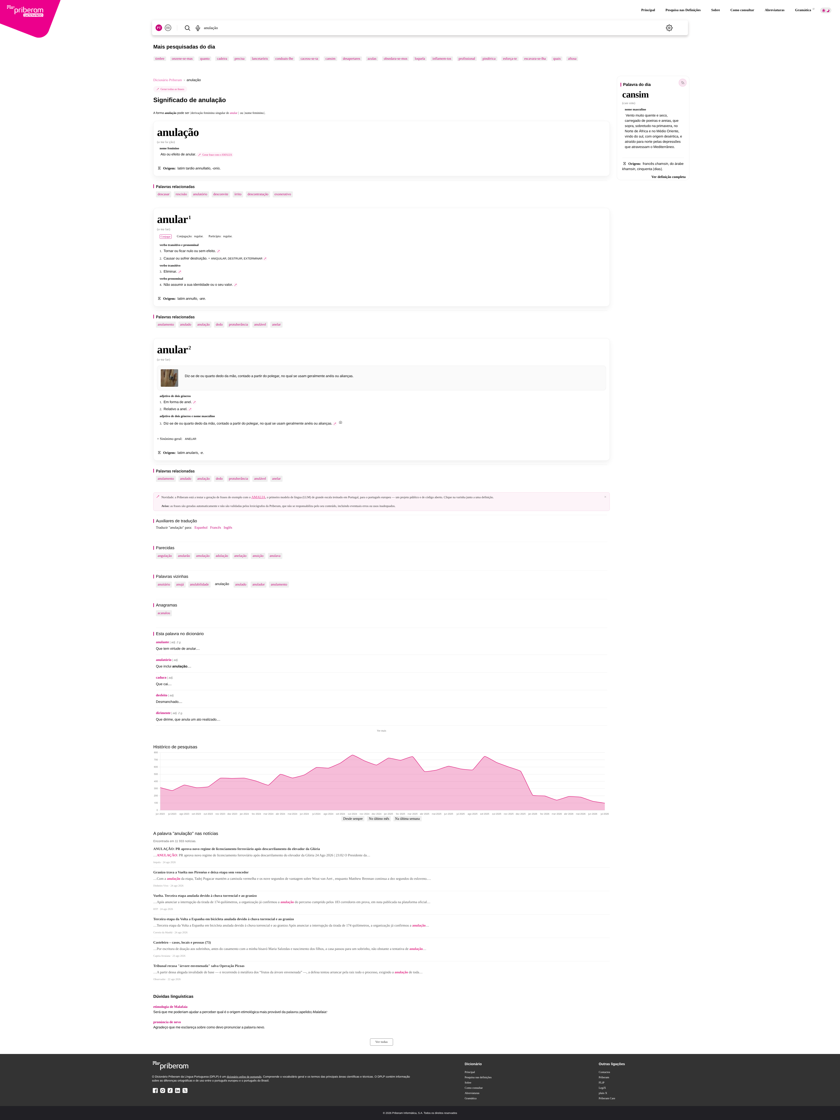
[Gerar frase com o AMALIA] (218, 251)
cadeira (222, 59)
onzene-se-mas (182, 59)
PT (159, 28)
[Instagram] (162, 1093)
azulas (372, 59)
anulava (275, 556)
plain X (603, 1093)
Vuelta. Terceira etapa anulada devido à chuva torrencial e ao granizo (205, 896)
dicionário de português (244, 1076)
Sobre (715, 10)
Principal (648, 10)
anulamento (166, 324)
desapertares (351, 59)
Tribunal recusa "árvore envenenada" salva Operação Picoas (199, 966)
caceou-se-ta (309, 59)
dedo (219, 324)
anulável (260, 324)
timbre (159, 59)
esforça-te (510, 59)
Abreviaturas (774, 10)
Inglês (228, 528)
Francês (215, 528)
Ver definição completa (668, 177)
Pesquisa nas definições (478, 1077)
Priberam (604, 1077)
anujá (180, 584)
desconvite (220, 194)
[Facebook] (155, 1093)
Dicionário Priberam (167, 80)
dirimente (163, 713)
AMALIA (258, 497)
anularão (184, 556)
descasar (164, 194)
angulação (165, 556)
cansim (330, 59)
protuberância (238, 324)
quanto (205, 59)
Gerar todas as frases (172, 89)
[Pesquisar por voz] (198, 28)
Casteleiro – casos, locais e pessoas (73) (182, 942)
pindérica (489, 59)
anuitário (164, 584)
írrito (238, 194)
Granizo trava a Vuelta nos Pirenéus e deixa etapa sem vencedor (201, 872)
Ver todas (381, 1042)
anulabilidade (199, 584)
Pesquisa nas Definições (683, 10)
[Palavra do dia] (682, 83)
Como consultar (742, 10)
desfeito (161, 695)
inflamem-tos (441, 59)
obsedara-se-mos (395, 59)
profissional (466, 59)
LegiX (602, 1087)
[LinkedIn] (177, 1093)
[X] (185, 1093)
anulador (258, 584)
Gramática (803, 10)
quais (557, 59)
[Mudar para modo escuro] (825, 10)
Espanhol (201, 528)
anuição (258, 556)
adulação (222, 556)
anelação (240, 556)
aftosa (572, 59)
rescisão (181, 194)
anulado (185, 324)
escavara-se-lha (535, 59)
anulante (162, 642)
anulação (203, 324)
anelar (276, 324)
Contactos (604, 1072)
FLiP (601, 1082)
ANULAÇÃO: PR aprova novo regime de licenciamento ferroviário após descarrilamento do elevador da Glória (236, 849)
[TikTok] (170, 1093)
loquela (420, 59)
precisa (239, 59)
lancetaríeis (260, 59)
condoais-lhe (284, 59)
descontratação (258, 194)
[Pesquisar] (187, 28)
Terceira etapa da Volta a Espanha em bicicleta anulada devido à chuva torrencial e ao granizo (223, 919)
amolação (203, 556)
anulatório (200, 194)
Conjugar (166, 236)
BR (168, 28)
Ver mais (381, 730)
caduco (161, 677)
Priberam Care (607, 1098)
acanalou (164, 613)
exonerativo (283, 194)
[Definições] (669, 28)
